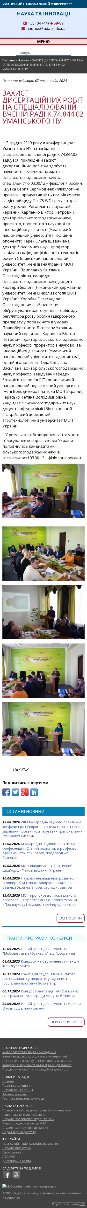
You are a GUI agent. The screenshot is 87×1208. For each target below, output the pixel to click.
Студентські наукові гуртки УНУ (25, 1127)
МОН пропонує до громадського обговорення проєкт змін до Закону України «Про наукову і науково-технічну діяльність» (39, 900)
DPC (82, 1204)
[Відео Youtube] (16, 1177)
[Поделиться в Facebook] (6, 792)
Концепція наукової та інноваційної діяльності (37, 1065)
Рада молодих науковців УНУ (24, 1123)
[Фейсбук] (6, 1177)
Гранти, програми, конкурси (23, 1098)
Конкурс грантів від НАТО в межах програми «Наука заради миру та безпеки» (40, 993)
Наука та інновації (43, 13)
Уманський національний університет (37, 4)
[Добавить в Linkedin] (34, 792)
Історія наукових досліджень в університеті (34, 1056)
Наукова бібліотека (16, 1148)
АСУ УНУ (8, 1156)
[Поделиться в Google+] (25, 792)
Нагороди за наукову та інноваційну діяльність (37, 1060)
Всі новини (70, 918)
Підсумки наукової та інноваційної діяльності (35, 1069)
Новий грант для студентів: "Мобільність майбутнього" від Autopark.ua (38, 951)
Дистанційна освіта (16, 1161)
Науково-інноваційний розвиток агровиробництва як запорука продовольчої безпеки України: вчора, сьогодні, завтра (40, 883)
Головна (8, 60)
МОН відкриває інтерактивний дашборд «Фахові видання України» (37, 868)
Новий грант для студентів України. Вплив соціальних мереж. (41, 1006)
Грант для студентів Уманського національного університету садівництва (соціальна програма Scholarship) (39, 978)
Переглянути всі (66, 1022)
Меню (43, 41)
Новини (23, 60)
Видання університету (19, 1132)
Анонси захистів (14, 1094)
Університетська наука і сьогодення (29, 1052)
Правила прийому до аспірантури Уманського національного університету (36, 1112)
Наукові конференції (17, 1090)
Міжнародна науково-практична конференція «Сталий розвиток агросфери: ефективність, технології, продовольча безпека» (39, 850)
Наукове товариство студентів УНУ (28, 1119)
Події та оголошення (17, 1085)
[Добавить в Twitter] (15, 792)
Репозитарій (12, 1152)
